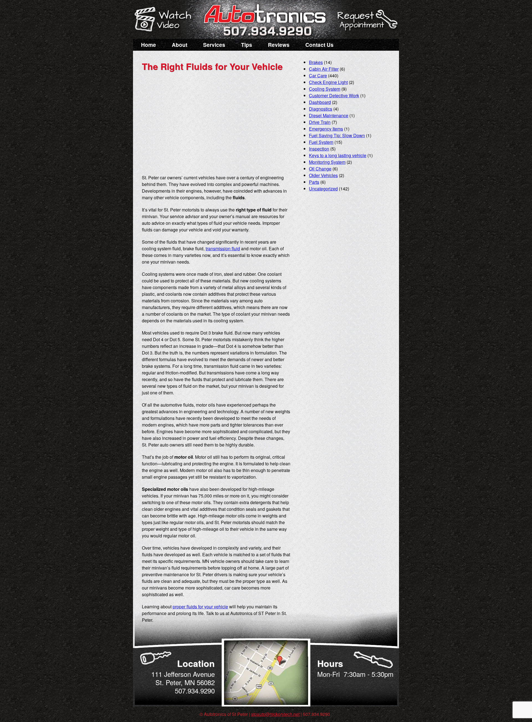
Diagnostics (320, 109)
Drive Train (320, 122)
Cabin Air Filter (324, 69)
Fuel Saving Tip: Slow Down (337, 135)
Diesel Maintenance (328, 115)
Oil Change (320, 168)
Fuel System (321, 142)
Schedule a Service (367, 23)
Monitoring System (327, 162)
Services (214, 45)
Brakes (316, 62)
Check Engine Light (328, 82)
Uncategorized (323, 188)
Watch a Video (165, 20)
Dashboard (320, 102)
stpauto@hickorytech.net (275, 714)
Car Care (318, 75)
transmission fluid (223, 248)
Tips (246, 45)
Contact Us (319, 45)
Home (148, 45)
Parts (314, 182)
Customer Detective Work (334, 95)
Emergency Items (326, 129)
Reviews (279, 45)
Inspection (319, 149)
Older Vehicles (323, 175)
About (179, 45)
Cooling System (324, 89)
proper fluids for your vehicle (200, 606)
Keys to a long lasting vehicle (337, 155)
